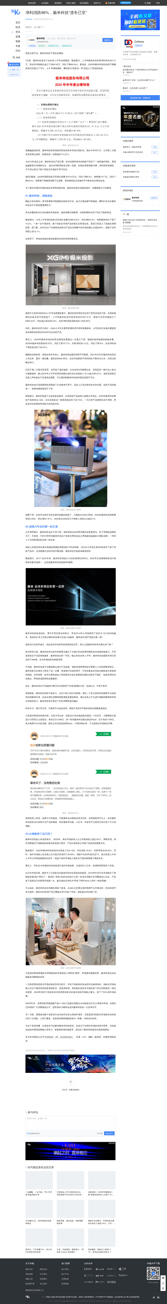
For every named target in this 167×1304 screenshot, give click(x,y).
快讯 (18, 27)
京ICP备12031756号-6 (87, 1301)
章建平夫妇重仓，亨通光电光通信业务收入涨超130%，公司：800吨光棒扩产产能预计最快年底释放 (101, 1222)
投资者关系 (30, 1283)
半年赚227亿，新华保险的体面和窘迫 (38, 1222)
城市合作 (29, 1269)
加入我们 (43, 1283)
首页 (18, 22)
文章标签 (65, 1278)
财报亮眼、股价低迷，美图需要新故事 (70, 1222)
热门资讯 (65, 1269)
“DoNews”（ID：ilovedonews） (59, 1036)
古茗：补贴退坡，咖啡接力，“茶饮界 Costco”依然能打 (70, 1250)
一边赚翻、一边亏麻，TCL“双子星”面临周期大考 (38, 1193)
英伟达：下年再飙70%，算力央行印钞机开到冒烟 (38, 1250)
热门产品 (65, 1274)
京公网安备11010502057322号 (121, 1301)
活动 (18, 50)
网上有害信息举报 (133, 1297)
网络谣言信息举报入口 (34, 1290)
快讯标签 (65, 1283)
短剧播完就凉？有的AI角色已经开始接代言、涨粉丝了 (140, 70)
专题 (18, 45)
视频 (18, 41)
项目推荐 (29, 1274)
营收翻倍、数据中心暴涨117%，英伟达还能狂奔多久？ (99, 1250)
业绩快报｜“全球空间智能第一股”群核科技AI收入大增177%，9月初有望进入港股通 (101, 1193)
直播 (18, 36)
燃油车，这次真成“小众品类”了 (135, 88)
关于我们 (43, 1274)
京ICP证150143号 (102, 1301)
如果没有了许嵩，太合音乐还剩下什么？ (139, 80)
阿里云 (48, 1297)
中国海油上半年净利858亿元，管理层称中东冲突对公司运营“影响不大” (70, 1193)
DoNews (28, 19)
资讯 (18, 31)
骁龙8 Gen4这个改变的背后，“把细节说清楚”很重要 (140, 221)
